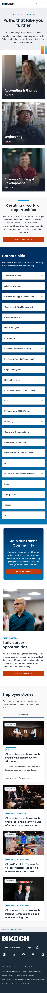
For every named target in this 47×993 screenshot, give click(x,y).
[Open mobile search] (37, 3)
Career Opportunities (14, 929)
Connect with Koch (12, 947)
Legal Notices (30, 967)
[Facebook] (23, 954)
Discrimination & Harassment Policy (14, 971)
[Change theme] (37, 947)
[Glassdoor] (43, 954)
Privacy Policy (6, 967)
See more (23, 714)
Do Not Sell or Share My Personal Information (29, 980)
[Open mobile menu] (42, 3)
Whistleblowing (7, 975)
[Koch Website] (18, 4)
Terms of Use (19, 967)
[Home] (3, 929)
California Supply (21, 975)
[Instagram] (14, 954)
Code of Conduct (35, 971)
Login (29, 947)
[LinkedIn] (4, 954)
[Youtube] (33, 954)
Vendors (32, 975)
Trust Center (6, 980)
